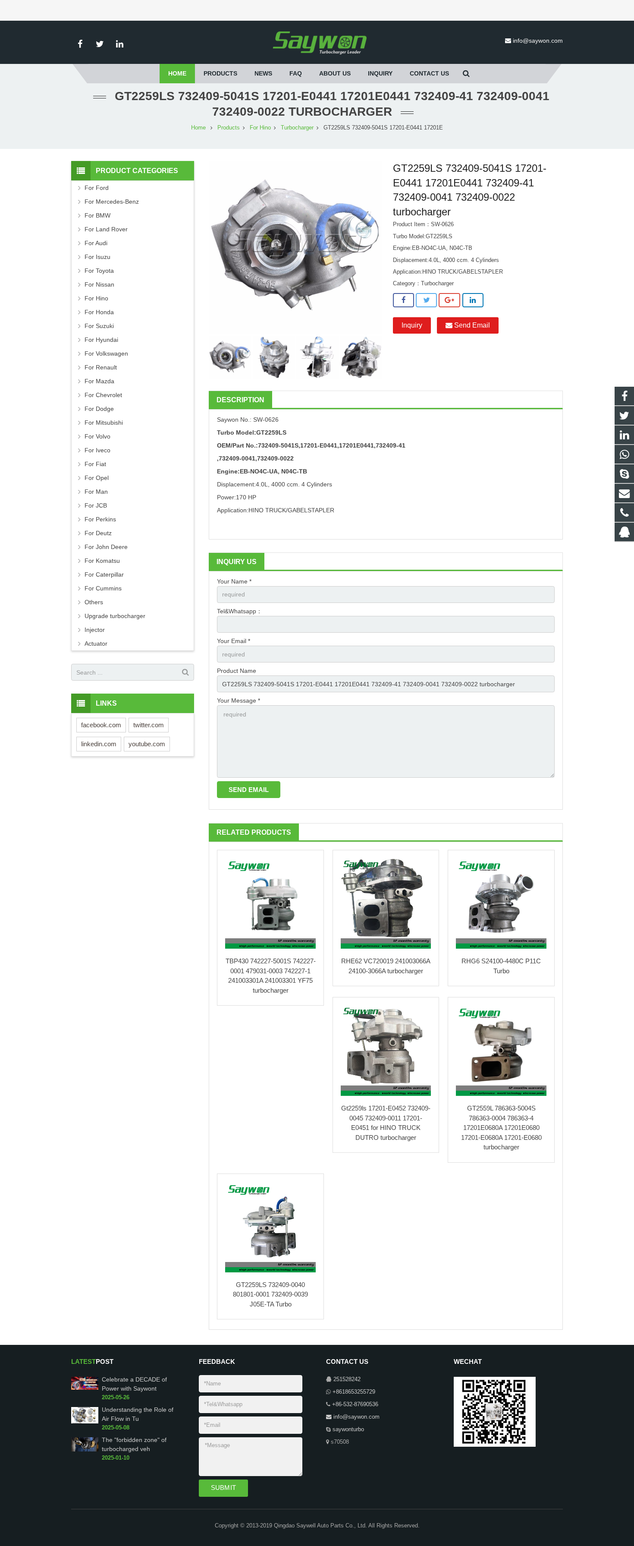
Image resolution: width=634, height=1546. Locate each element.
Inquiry (412, 325)
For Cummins (103, 588)
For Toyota (99, 270)
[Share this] (403, 300)
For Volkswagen (106, 353)
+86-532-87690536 (355, 1404)
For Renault (101, 367)
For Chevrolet (103, 394)
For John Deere (106, 546)
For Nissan (99, 284)
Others (94, 602)
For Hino (260, 128)
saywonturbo (348, 1429)
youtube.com (147, 744)
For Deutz (98, 533)
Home (198, 128)
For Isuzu (97, 256)
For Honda (99, 312)
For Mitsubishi (104, 422)
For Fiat (95, 464)
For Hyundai (101, 339)
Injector (95, 629)
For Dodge (99, 408)
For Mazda (99, 381)
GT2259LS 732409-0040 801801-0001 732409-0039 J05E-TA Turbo (270, 1294)
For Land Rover (106, 229)
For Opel (97, 477)
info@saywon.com (538, 40)
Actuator (96, 643)
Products (228, 128)
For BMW (97, 215)
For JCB (96, 505)
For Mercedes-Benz (112, 201)
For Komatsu (102, 560)
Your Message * (238, 700)
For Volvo (97, 436)
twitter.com (148, 725)
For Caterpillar (104, 574)
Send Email (471, 325)
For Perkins (100, 519)
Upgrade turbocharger (115, 615)
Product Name (236, 670)
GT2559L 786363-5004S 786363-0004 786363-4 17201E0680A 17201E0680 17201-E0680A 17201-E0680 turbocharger (501, 1127)
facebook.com (101, 725)
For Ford (97, 187)
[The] (84, 1450)
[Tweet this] (426, 300)
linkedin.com (98, 744)
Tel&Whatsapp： (239, 611)
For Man (96, 491)
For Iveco (97, 450)
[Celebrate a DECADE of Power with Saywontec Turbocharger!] (84, 1388)
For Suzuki (99, 325)
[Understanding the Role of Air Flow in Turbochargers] (84, 1422)
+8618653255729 (354, 1392)
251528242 (347, 1379)
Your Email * (233, 640)
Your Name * (234, 581)
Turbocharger (297, 128)
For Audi (96, 243)
